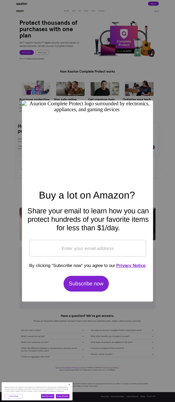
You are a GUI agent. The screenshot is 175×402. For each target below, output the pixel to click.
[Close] (69, 384)
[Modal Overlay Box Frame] (87, 201)
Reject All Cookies (47, 396)
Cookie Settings (13, 396)
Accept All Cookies (62, 396)
